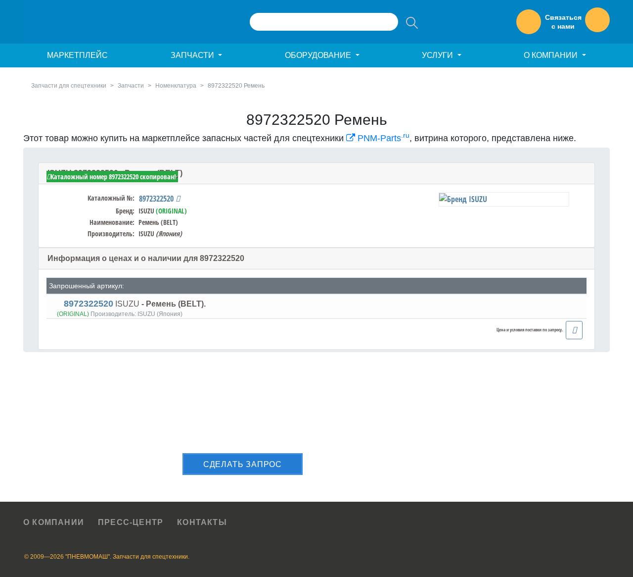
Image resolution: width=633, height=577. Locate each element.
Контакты (202, 522)
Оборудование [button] (319, 55)
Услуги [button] (438, 55)
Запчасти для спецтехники (68, 85)
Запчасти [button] (193, 55)
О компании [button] (552, 55)
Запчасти (131, 85)
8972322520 (157, 198)
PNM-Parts (382, 138)
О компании (53, 522)
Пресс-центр (130, 522)
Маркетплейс (77, 55)
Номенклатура (175, 85)
